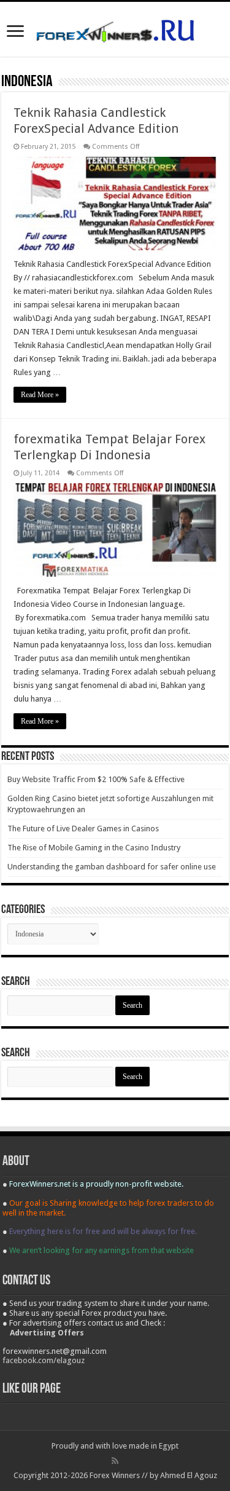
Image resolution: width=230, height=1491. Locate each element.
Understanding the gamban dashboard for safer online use (111, 866)
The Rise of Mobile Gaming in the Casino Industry (93, 847)
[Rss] (115, 1460)
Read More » (40, 394)
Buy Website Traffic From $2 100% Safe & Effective (96, 779)
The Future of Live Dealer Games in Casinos (83, 828)
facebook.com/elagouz (43, 1360)
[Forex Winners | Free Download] (115, 29)
